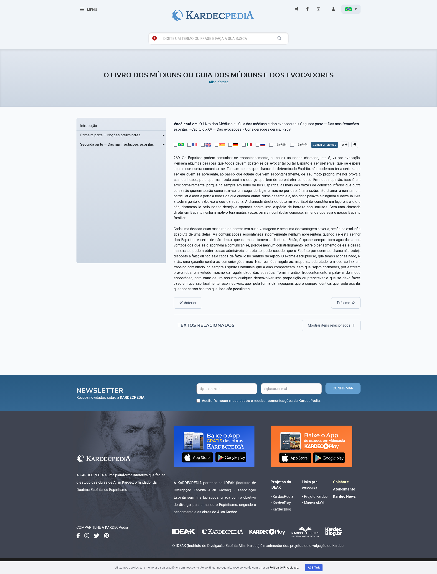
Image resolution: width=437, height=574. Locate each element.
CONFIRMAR (343, 388)
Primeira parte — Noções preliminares (110, 135)
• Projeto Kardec (315, 496)
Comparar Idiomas (324, 144)
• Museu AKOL (313, 503)
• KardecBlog (281, 509)
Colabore (341, 482)
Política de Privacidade (283, 567)
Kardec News (344, 496)
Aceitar (314, 567)
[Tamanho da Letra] (345, 145)
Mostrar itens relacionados (329, 325)
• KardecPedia (282, 496)
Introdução (88, 126)
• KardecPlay (281, 503)
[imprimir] (354, 145)
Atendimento (344, 489)
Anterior (189, 303)
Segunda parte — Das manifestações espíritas (117, 144)
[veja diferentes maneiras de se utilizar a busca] (154, 38)
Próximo (344, 303)
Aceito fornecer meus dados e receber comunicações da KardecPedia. (261, 401)
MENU (91, 10)
